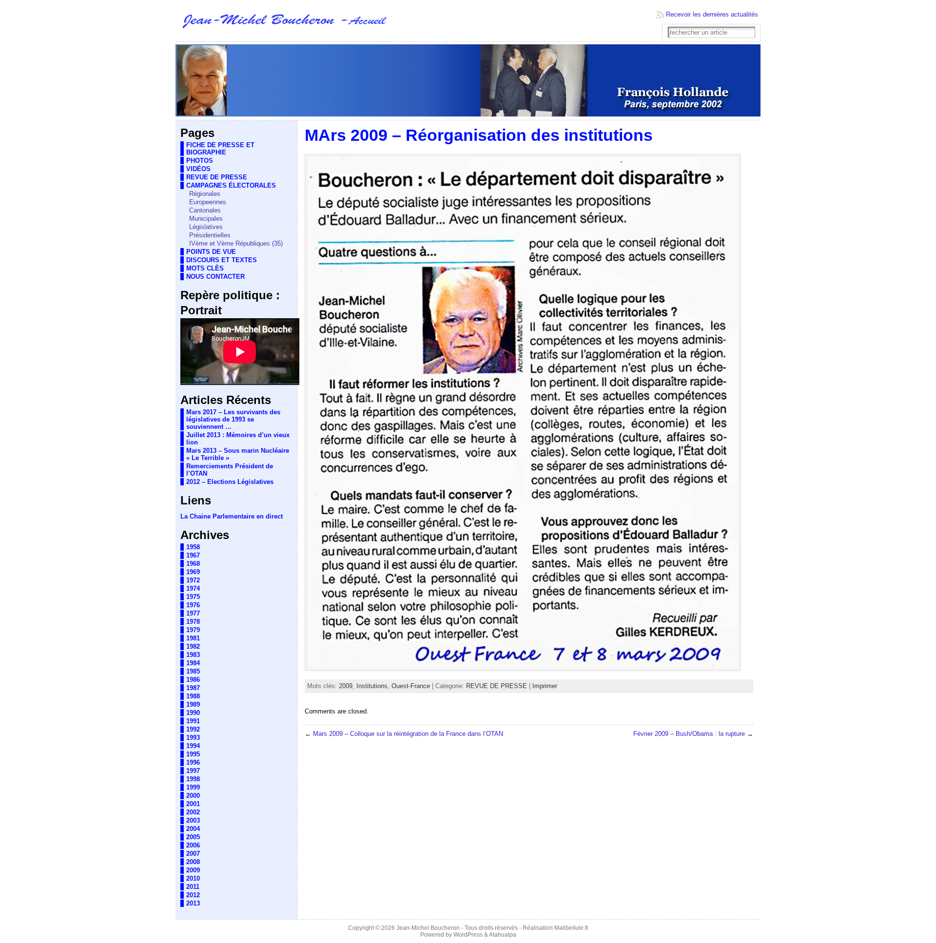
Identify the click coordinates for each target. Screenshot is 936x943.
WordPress (468, 934)
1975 (193, 596)
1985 (193, 671)
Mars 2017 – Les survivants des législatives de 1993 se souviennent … (233, 419)
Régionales (204, 193)
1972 (193, 580)
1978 (193, 621)
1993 (193, 737)
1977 (193, 613)
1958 (193, 547)
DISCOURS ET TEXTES (221, 260)
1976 (193, 605)
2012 (193, 895)
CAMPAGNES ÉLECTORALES (231, 185)
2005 (193, 837)
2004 (193, 828)
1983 (193, 654)
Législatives (206, 227)
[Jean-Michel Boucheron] (468, 80)
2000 (193, 795)
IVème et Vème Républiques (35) (236, 243)
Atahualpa (502, 934)
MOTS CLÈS (205, 268)
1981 (193, 638)
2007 (193, 853)
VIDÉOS (198, 169)
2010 (193, 878)
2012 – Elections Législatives (229, 481)
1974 (193, 588)
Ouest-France (410, 686)
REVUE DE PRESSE (216, 177)
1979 (193, 630)
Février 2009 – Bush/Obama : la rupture (689, 733)
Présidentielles (210, 235)
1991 (193, 721)
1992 (193, 729)
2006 (193, 845)
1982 (193, 646)
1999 (193, 787)
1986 (193, 679)
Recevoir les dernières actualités (712, 14)
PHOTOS (199, 160)
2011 (192, 886)
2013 (193, 903)
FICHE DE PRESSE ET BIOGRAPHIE (220, 148)
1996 (193, 762)
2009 (193, 870)
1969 (193, 572)
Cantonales (205, 210)
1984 (193, 663)
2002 (193, 812)
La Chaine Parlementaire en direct (231, 516)
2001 (193, 804)
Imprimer (544, 686)
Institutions (372, 686)
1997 (193, 770)
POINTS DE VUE (211, 251)
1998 (193, 779)
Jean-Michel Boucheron (428, 927)
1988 (193, 696)
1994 (193, 746)
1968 (193, 563)
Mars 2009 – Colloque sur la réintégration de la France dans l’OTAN (408, 733)
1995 (193, 754)
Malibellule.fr (571, 927)
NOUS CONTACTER (215, 276)
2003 (193, 820)
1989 (193, 704)
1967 (193, 555)
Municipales (206, 218)
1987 (193, 688)
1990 (193, 712)
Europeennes (207, 202)
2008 (193, 862)
